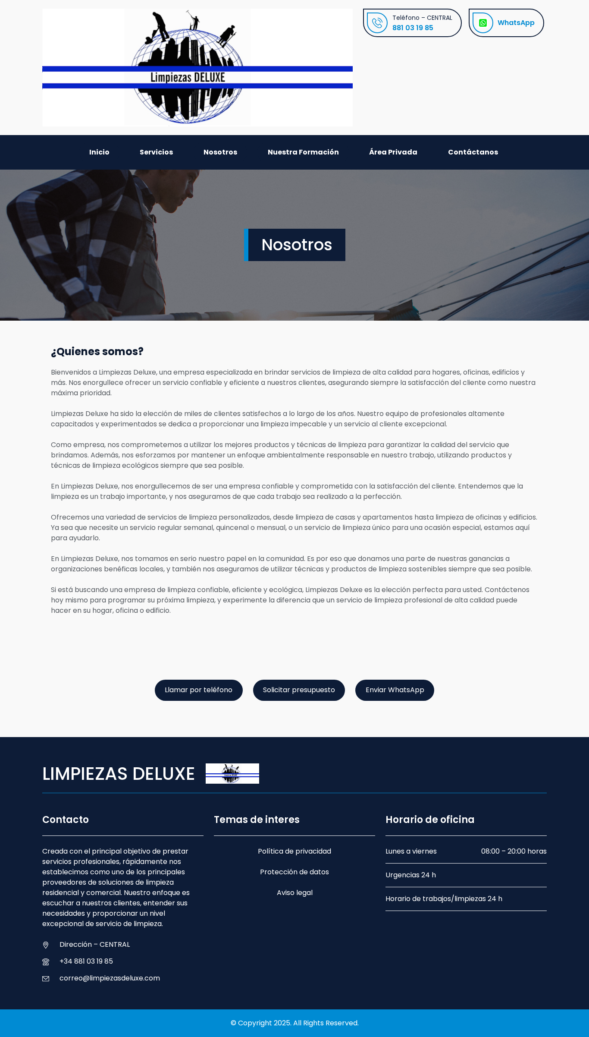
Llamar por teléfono (198, 690)
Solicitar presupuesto (299, 690)
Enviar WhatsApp (395, 690)
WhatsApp (516, 23)
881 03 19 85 (412, 28)
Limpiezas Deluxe (118, 773)
